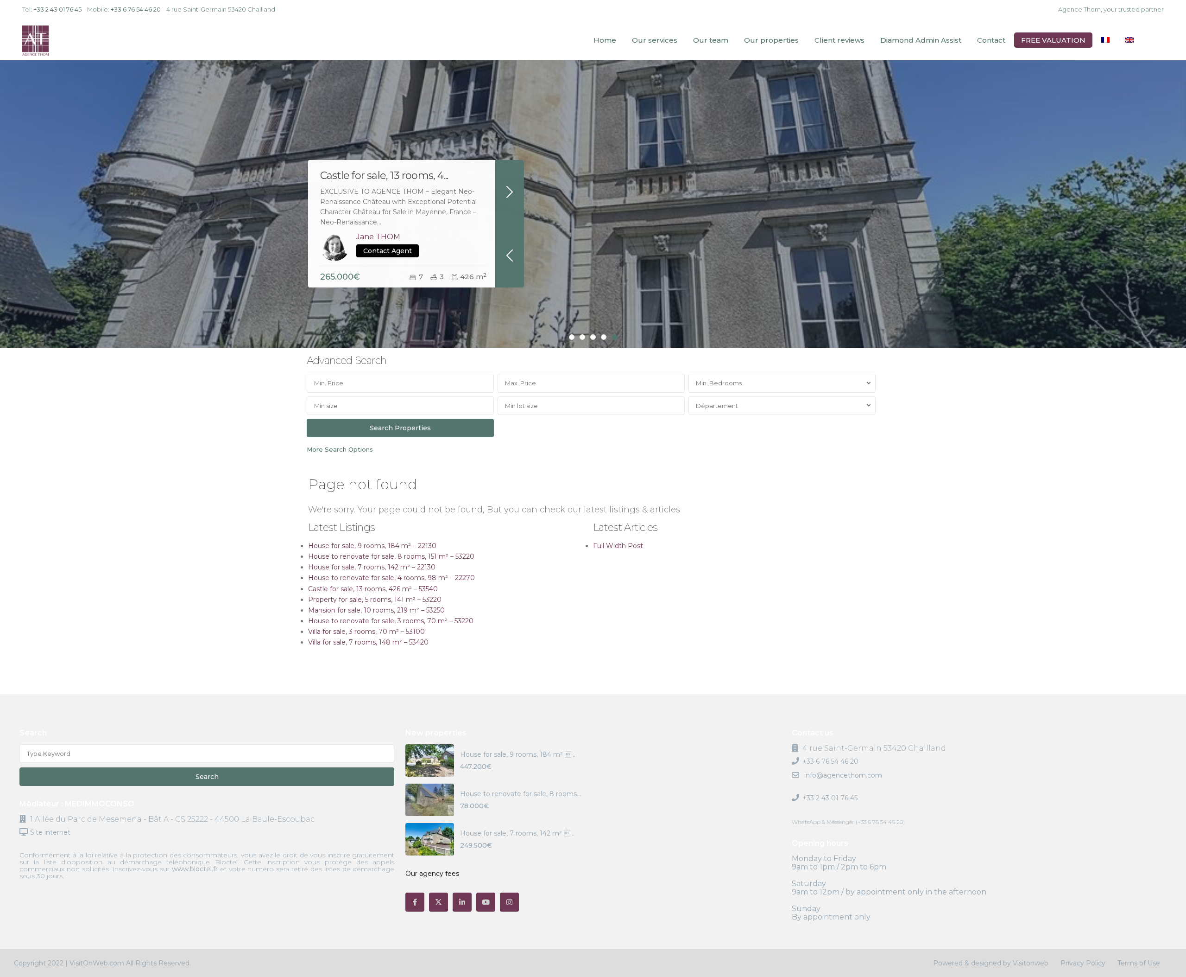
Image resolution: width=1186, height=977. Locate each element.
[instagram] (509, 902)
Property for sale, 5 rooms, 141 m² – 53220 (375, 599)
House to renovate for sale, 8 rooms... (520, 794)
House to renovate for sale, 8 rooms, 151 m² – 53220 (391, 556)
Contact (991, 40)
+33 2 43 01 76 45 (57, 9)
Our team (710, 40)
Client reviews (839, 40)
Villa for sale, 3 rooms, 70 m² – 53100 (366, 631)
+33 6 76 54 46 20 (136, 9)
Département (717, 405)
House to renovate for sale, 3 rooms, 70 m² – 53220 (390, 621)
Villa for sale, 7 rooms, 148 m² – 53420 (368, 642)
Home (604, 40)
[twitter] (438, 902)
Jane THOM (378, 236)
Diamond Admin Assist (920, 40)
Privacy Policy (1082, 963)
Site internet (50, 832)
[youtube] (485, 902)
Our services (654, 40)
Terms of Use (1138, 963)
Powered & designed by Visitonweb (990, 963)
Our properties (771, 40)
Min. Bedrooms (719, 383)
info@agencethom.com (842, 775)
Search (207, 777)
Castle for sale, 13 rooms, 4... (384, 175)
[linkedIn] (462, 902)
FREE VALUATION (1053, 40)
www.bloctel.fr (195, 869)
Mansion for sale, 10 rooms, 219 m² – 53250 (376, 610)
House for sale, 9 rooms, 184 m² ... (517, 754)
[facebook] (414, 902)
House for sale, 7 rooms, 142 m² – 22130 (371, 567)
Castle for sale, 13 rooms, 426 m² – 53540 (373, 589)
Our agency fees (432, 873)
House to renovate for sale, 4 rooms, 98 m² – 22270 (391, 578)
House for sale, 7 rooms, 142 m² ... (517, 833)
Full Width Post (618, 546)
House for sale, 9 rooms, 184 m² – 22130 (372, 546)
